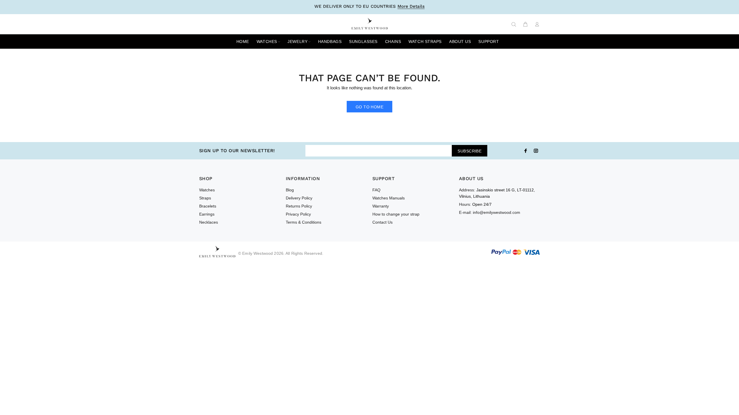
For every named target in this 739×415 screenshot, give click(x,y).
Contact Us (382, 222)
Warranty (380, 206)
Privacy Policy (298, 214)
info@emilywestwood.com (496, 212)
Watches (207, 190)
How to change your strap (395, 214)
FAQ (376, 190)
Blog (290, 190)
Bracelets (207, 206)
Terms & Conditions (303, 222)
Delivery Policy (299, 198)
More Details (411, 6)
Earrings (206, 214)
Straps (205, 198)
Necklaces (208, 222)
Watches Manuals (388, 198)
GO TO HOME (369, 107)
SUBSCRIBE (470, 151)
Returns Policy (299, 206)
